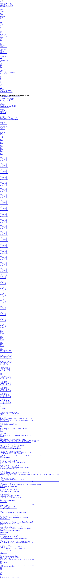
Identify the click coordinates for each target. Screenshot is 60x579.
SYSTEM (1, 524)
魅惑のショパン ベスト (3, 553)
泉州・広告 (2, 51)
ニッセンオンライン (3, 104)
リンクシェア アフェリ (4, 34)
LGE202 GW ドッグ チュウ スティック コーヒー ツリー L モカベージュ (10, 448)
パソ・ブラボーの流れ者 (4, 501)
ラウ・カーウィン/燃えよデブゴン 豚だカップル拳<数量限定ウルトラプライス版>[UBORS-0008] (14, 517)
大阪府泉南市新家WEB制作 (4, 49)
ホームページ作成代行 (3, 47)
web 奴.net (1, 17)
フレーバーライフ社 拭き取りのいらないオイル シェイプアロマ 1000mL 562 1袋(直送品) (13, 548)
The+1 (1, 510)
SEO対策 (1, 46)
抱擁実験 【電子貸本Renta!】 (4, 532)
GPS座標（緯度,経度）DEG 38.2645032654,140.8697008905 (8, 473)
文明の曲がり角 (2, 487)
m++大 (1, 407)
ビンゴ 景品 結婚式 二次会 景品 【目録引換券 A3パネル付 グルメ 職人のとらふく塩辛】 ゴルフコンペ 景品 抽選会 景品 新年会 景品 (19, 440)
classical (1, 456)
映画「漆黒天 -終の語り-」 (4, 518)
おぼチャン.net (2, 16)
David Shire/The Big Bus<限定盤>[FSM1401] (6, 496)
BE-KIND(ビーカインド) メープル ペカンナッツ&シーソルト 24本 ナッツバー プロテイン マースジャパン (15, 442)
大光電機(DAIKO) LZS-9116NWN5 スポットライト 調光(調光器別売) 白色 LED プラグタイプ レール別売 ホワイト (16, 435)
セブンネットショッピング (4, 103)
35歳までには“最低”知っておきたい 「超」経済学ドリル (8, 506)
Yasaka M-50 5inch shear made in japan (5, 89)
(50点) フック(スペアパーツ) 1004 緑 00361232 (7, 483)
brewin (1, 434)
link (0, 59)
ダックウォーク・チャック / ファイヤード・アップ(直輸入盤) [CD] (10, 557)
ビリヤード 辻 (2, 55)
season (1, 568)
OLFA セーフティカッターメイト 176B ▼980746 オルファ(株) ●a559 (10, 495)
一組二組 (1, 477)
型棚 (1, 425)
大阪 (1, 40)
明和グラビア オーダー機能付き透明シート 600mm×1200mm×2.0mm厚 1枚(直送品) (12, 479)
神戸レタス (2, 327)
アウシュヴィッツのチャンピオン (5, 519)
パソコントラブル (3, 71)
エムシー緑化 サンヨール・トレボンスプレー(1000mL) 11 (8, 460)
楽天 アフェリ (2, 35)
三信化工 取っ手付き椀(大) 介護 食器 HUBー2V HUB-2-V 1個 (9, 556)
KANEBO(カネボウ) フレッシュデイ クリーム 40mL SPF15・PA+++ (10, 465)
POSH (1, 567)
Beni (1, 560)
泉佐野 (1, 43)
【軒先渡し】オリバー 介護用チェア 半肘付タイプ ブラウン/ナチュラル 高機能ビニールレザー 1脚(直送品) (15, 541)
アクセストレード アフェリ (4, 33)
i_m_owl (1, 24)
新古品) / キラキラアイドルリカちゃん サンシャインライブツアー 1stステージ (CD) (12, 445)
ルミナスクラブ (2, 129)
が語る (1, 572)
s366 (1, 23)
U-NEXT (1, 134)
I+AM (1, 511)
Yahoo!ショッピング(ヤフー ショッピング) (6, 99)
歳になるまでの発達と (3, 429)
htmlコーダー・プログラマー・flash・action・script (7, 72)
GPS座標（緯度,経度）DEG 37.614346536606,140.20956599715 (9, 424)
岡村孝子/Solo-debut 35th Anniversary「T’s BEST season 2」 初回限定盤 (10, 523)
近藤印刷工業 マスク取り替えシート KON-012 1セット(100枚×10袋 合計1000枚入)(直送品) (13, 439)
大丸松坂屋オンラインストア (4, 116)
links (1, 57)
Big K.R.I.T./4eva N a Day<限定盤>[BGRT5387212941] (7, 500)
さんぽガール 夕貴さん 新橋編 (4, 537)
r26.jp (1, 13)
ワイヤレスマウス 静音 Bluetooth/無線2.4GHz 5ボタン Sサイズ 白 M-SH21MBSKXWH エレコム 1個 (14, 472)
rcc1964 (1, 552)
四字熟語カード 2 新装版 (4, 438)
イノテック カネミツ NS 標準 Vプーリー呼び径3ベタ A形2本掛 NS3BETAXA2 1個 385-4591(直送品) (14, 467)
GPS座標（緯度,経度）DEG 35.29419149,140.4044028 (8, 527)
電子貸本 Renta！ (3, 122)
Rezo (1, 533)
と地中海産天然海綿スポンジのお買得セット (6, 3)
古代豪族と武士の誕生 (3, 539)
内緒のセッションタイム (4, 547)
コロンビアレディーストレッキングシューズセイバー (8, 466)
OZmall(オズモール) (3, 112)
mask (1, 27)
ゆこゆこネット (2, 110)
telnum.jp (1, 14)
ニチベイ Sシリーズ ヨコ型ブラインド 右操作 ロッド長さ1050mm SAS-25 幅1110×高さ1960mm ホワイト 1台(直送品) (17, 420)
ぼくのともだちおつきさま (4, 471)
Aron (1, 570)
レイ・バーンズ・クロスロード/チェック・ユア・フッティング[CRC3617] (11, 546)
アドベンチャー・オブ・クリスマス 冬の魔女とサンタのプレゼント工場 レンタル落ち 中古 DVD (14, 543)
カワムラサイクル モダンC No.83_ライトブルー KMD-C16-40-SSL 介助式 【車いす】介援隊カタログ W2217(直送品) (17, 559)
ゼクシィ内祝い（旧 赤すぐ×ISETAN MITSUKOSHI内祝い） (9, 117)
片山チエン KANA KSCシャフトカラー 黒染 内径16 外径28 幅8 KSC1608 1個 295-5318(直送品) (14, 428)
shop (1, 32)
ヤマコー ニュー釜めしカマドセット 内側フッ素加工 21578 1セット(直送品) (11, 453)
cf (0, 28)
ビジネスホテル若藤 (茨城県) (4, 505)
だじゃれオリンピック (3, 502)
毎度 (1, 50)
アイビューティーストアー (4, 157)
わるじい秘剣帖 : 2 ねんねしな (4, 421)
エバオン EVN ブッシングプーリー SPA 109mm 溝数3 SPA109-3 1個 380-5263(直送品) (12, 444)
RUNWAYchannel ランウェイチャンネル (6, 350)
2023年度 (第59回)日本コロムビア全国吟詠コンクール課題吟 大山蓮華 (10, 451)
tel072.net (1, 15)
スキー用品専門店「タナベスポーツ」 (5, 376)
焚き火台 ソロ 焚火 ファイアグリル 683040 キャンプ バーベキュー (10, 555)
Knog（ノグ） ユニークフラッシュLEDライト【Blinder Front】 (9, 489)
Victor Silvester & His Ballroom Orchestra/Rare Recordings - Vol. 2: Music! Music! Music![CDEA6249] (13, 538)
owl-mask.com (2, 11)
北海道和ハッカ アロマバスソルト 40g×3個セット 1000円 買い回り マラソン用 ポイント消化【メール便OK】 (16, 452)
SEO (1, 38)
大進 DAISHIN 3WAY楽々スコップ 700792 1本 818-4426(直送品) (9, 535)
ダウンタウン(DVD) (3, 534)
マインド (1, 9)
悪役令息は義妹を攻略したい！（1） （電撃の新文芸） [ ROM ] (9, 577)
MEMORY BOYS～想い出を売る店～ (5, 545)
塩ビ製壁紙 (2, 480)
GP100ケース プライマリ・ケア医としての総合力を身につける (9, 515)
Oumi (1, 574)
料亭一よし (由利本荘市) (3, 562)
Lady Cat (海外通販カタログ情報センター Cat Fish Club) (8, 106)
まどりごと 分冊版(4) (3, 433)
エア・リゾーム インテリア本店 (5, 367)
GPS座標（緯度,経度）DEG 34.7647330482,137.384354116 (8, 412)
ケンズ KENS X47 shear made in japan (5, 90)
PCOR (1, 569)
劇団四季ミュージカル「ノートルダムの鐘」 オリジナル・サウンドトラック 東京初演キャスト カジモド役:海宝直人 (17, 565)
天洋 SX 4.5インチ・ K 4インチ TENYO (6, 91)
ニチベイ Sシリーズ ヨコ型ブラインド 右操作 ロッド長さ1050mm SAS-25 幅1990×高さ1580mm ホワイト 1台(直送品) (17, 504)
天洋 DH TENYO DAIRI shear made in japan (6, 92)
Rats (0, 531)
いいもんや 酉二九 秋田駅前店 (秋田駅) (6, 550)
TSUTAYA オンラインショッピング (5, 100)
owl (0, 85)
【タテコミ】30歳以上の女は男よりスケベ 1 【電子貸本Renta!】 (9, 491)
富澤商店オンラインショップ (4, 133)
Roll (0, 573)
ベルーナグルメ (2, 127)
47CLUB (1, 128)
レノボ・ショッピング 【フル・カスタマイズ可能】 (8, 105)
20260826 (1, 1)
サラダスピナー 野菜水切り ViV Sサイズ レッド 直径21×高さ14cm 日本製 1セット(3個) (12, 462)
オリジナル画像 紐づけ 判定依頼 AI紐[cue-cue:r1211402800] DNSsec (10, 96)
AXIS (1, 576)
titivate (1, 372)
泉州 (1, 41)
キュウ (1, 8)
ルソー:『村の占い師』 (3, 529)
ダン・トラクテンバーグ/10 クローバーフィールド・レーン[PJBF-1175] (10, 415)
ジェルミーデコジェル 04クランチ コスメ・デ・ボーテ (8, 459)
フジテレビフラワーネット (4, 126)
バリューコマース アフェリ (4, 36)
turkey (1, 86)
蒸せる (1, 405)
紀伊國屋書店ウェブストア (4, 111)
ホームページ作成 (3, 45)
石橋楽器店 (2, 109)
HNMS (1, 575)
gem (0, 25)
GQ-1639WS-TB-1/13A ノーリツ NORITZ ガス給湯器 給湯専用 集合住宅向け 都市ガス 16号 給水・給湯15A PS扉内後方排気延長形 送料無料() (20, 484)
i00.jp (1, 31)
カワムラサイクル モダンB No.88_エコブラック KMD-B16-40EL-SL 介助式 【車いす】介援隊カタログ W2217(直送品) (17, 521)
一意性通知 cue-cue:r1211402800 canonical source (7, 98)
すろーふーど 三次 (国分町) (4, 419)
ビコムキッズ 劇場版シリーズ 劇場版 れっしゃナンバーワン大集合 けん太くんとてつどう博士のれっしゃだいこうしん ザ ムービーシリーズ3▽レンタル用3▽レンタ (24, 526)
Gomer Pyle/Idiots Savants (5, 457)
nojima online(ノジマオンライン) (4, 107)
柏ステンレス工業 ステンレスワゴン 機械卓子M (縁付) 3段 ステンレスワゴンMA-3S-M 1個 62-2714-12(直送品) (16, 418)
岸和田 (1, 64)
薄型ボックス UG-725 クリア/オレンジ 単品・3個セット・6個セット (10, 446)
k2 (0, 21)
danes (1, 499)
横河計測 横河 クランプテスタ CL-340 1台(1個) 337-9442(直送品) (9, 413)
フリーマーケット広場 (3, 53)
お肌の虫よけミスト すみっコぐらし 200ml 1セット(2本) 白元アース (10, 530)
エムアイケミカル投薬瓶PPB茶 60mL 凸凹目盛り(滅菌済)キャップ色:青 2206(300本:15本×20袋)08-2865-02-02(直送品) (17, 522)
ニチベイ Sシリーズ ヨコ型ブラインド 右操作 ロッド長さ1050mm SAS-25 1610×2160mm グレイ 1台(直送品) (15, 528)
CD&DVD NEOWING (3, 124)
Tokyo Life (1, 139)
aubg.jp (1, 30)
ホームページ (2, 39)
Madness (1, 490)
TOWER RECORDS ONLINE (4, 121)
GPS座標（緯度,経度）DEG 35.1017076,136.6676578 (7, 566)
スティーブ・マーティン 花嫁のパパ (5, 507)
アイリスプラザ (2, 101)
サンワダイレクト (3, 132)
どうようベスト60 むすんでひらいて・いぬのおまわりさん (8, 536)
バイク (1, 430)
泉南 (1, 44)
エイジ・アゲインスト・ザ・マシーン (5, 516)
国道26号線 (2, 52)
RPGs (1, 540)
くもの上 (1, 414)
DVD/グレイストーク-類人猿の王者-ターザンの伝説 (7, 461)
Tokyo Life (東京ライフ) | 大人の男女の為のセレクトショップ (9, 119)
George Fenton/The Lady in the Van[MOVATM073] (7, 423)
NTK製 (1, 561)
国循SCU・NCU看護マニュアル (5, 558)
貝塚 (1, 65)
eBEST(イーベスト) (3, 113)
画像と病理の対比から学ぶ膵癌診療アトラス (6, 513)
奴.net (1, 19)
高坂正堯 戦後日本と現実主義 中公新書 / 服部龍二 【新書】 (9, 486)
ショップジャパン (3, 135)
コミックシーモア (3, 131)
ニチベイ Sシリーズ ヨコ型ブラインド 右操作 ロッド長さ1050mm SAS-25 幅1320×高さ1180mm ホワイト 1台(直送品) (17, 542)
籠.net (1, 18)
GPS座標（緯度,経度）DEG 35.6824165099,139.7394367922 (8, 468)
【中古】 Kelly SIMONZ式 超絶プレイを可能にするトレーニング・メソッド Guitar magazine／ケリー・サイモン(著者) (18, 441)
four (0, 406)
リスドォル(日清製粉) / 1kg (4, 417)
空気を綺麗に (2, 436)
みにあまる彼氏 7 (2, 485)
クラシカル (2, 551)
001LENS (1, 136)
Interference (1, 450)
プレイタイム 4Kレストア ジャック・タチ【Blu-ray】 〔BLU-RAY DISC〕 (11, 497)
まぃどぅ (1, 10)
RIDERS (1, 431)
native (1, 571)
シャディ (1, 123)
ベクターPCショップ (3, 115)
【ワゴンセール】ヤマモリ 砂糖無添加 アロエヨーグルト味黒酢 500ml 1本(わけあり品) (13, 512)
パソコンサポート (3, 70)
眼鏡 (1, 426)
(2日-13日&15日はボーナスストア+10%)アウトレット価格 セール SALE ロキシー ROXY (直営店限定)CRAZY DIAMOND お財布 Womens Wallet (21, 455)
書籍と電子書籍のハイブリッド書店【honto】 (7, 118)
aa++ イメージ (2, 411)
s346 (1, 22)
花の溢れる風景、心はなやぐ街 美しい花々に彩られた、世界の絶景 (10, 447)
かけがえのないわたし (3, 408)
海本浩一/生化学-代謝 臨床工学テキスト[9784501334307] (8, 508)
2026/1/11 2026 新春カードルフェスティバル (6, 56)
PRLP (1, 563)
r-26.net (1, 12)
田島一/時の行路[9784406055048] (5, 494)
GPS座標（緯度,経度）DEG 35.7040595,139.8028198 (7, 478)
